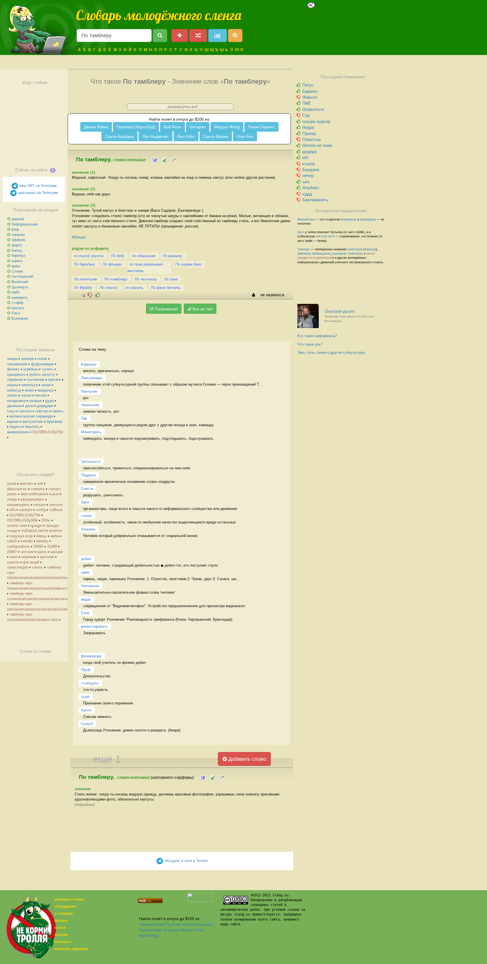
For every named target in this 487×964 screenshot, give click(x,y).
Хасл (16, 313)
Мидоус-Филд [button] (227, 127)
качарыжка (16, 401)
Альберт (310, 187)
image (12, 499)
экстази (27, 552)
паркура (370, 249)
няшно (12, 385)
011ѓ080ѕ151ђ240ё (22, 520)
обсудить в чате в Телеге (185, 861)
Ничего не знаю (317, 145)
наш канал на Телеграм (37, 193)
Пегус (308, 85)
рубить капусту (42, 374)
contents (38, 489)
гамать (57, 411)
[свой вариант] (164, 160)
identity (42, 541)
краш (16, 266)
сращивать (16, 374)
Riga (154, 935)
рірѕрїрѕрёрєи (32, 499)
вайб (15, 292)
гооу (10, 411)
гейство (41, 411)
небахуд (14, 390)
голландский (22, 276)
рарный (18, 219)
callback (56, 510)
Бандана (310, 169)
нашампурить (18, 505)
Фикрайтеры (306, 219)
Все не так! (202, 309)
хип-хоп (321, 236)
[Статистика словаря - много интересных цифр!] (217, 35)
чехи (13, 557)
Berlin (144, 935)
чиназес (18, 235)
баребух (18, 255)
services (56, 505)
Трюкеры (303, 249)
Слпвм (17, 271)
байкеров (304, 253)
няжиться (29, 385)
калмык (35, 401)
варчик (13, 421)
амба (54, 536)
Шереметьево (152, 924)
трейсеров (354, 249)
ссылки (61, 934)
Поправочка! (166, 309)
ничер (308, 175)
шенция (56, 552)
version (39, 505)
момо (29, 390)
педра (308, 127)
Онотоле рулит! (349, 315)
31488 (52, 546)
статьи (60, 927)
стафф (17, 302)
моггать (18, 308)
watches (26, 483)
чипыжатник (17, 364)
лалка (26, 395)
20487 (12, 552)
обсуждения (65, 906)
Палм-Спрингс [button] (261, 127)
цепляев (47, 557)
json (55, 494)
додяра (309, 151)
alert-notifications (34, 494)
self (40, 483)
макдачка (45, 390)
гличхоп (25, 411)
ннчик (46, 385)
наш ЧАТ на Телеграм (37, 185)
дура (49, 401)
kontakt (27, 541)
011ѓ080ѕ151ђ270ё (47, 432)
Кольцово (203, 924)
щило (42, 552)
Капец (17, 250)
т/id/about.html (33, 531)
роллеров (339, 253)
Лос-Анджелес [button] (155, 136)
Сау (306, 115)
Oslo (200, 930)
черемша (28, 557)
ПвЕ (306, 103)
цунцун (36, 525)
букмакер (54, 421)
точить (37, 567)
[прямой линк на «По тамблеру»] (173, 160)
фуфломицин (42, 364)
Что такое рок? (310, 344)
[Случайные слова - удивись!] (198, 35)
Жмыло (309, 97)
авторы (61, 920)
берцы (41, 536)
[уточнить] (154, 160)
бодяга (15, 426)
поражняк (15, 379)
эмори (12, 359)
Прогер (309, 133)
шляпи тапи (17, 525)
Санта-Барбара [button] (119, 136)
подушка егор (21, 536)
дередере (45, 406)
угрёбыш (30, 369)
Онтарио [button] (198, 127)
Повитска (311, 139)
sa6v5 (12, 541)
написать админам (71, 949)
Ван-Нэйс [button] (186, 136)
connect (25, 510)
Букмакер (20, 318)
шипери (27, 359)
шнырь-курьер (316, 121)
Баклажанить (315, 199)
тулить (47, 369)
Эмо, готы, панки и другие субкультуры (331, 352)
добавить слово (69, 899)
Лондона (171, 930)
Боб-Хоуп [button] (172, 127)
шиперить (20, 297)
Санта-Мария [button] (215, 136)
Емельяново (150, 930)
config (41, 510)
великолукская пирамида (31, 416)
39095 (38, 546)
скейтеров (354, 253)
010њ (45, 520)
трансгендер (17, 567)
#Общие (79, 237)
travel (11, 483)
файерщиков (321, 253)
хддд (307, 193)
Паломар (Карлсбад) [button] (136, 127)
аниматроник (18, 432)
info (13, 510)
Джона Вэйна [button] (96, 127)
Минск (188, 924)
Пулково (173, 924)
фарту (17, 245)
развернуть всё (183, 106)
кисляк (41, 395)
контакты (62, 941)
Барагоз (310, 91)
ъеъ (306, 181)
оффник (18, 240)
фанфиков (348, 219)
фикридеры (368, 219)
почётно (55, 531)
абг (305, 157)
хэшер (308, 163)
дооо (29, 406)
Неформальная (25, 224)
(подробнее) (85, 804)
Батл (300, 232)
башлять (32, 426)
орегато (54, 379)
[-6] (90, 295)
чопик (42, 359)
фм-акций (31, 562)
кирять (17, 261)
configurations (18, 546)
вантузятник (32, 421)
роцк (15, 229)
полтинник (35, 379)
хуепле (13, 562)
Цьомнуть (20, 287)
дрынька (14, 406)
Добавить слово (246, 759)
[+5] (97, 295)
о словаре (63, 913)
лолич (12, 395)
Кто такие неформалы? (317, 336)
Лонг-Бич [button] (245, 136)
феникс (13, 369)
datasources (17, 489)
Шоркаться (313, 109)
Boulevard (20, 282)
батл (331, 236)
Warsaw (187, 930)
